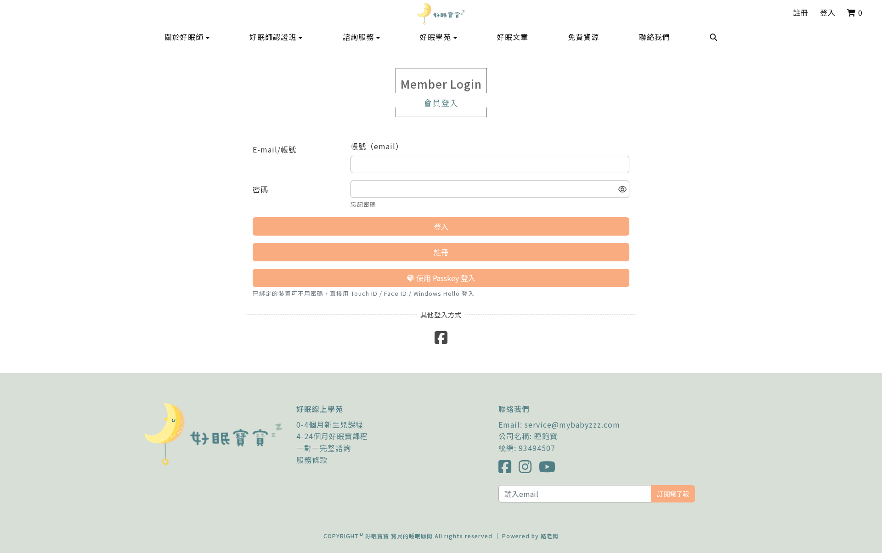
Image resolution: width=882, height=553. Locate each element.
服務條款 (312, 459)
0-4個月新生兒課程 (329, 424)
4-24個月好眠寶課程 (332, 435)
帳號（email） (377, 146)
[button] (187, 37)
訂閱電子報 (673, 493)
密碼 (260, 189)
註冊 (800, 12)
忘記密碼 (363, 204)
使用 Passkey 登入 (444, 277)
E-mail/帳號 (274, 149)
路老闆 (550, 536)
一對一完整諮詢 (323, 447)
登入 (828, 12)
